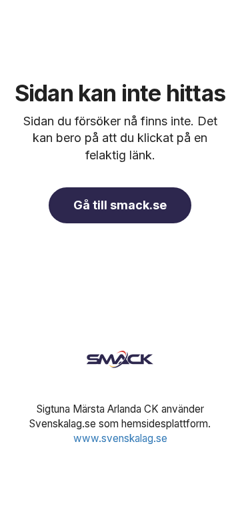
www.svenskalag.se (120, 438)
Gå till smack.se (120, 205)
